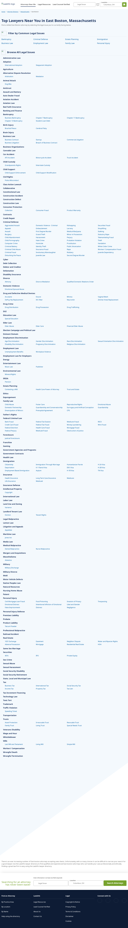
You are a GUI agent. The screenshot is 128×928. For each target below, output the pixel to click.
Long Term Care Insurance (46, 478)
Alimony (8, 282)
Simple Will (71, 744)
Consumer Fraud (42, 210)
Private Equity (72, 656)
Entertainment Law (12, 363)
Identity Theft (41, 246)
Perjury (69, 237)
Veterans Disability (11, 730)
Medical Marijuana (74, 231)
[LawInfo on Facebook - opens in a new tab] (100, 900)
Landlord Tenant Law (12, 512)
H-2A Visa (101, 464)
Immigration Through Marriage (48, 464)
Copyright (8, 492)
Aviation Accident (11, 99)
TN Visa (101, 470)
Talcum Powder (11, 626)
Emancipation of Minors (14, 410)
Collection (8, 210)
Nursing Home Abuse (12, 591)
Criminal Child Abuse (12, 249)
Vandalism (102, 243)
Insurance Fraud (42, 249)
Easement (39, 641)
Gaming (6, 446)
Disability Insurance (12, 274)
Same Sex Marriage (11, 648)
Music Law (9, 367)
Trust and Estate (73, 389)
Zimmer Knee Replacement (108, 300)
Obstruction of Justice (75, 431)
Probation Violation (74, 240)
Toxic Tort (7, 700)
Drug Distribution (11, 307)
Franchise (7, 442)
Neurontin (71, 300)
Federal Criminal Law (12, 418)
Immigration (102, 39)
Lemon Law (8, 523)
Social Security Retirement (15, 675)
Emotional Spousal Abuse (14, 289)
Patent (6, 594)
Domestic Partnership (13, 407)
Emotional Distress (12, 604)
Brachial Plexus (10, 128)
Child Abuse (9, 404)
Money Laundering (74, 425)
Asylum (38, 470)
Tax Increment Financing (14, 693)
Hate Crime (40, 240)
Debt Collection (10, 263)
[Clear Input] (93, 4)
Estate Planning (71, 39)
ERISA (5, 378)
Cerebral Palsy (41, 128)
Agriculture (8, 69)
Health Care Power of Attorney (47, 389)
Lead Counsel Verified (61, 4)
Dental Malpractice (12, 549)
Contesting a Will (11, 389)
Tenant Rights (41, 515)
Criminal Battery (11, 246)
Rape (69, 249)
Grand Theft (40, 234)
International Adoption (13, 65)
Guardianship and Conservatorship (49, 407)
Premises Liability (11, 615)
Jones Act (8, 538)
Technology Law (10, 697)
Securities (7, 652)
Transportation (9, 715)
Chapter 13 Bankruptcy (13, 121)
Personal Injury (103, 43)
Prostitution (71, 243)
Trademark (8, 704)
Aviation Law (9, 103)
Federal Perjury (10, 431)
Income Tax (9, 689)
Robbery (70, 252)
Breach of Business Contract (46, 143)
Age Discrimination (12, 341)
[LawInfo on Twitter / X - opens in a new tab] (108, 900)
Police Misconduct (12, 180)
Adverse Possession (12, 644)
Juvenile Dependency (106, 252)
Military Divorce (10, 572)
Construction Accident (13, 196)
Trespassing (102, 601)
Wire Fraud (102, 425)
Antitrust (7, 88)
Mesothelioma (9, 557)
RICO (100, 422)
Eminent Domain (10, 334)
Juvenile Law (40, 255)
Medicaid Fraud (42, 431)
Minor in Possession (74, 234)
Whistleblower (9, 737)
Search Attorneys (115, 883)
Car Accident (8, 154)
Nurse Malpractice (43, 549)
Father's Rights (10, 415)
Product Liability (10, 623)
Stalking (101, 231)
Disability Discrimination (14, 344)
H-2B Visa (101, 467)
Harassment (40, 237)
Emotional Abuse (104, 404)
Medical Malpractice (12, 545)
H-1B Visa (70, 470)
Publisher (39, 367)
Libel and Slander (73, 604)
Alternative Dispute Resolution (17, 73)
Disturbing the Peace (13, 255)
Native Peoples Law (12, 583)
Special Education (11, 319)
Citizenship (9, 464)
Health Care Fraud (43, 428)
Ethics (5, 393)
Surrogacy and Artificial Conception (80, 407)
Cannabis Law (9, 150)
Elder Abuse (9, 326)
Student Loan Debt (43, 121)
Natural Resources (11, 587)
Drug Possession (42, 307)
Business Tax (9, 686)
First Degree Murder (43, 231)
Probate (6, 619)
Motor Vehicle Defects (13, 579)
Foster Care (40, 404)
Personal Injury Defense (14, 612)
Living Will (39, 744)
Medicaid (39, 481)
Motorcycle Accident (43, 158)
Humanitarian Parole (75, 464)
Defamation (8, 271)
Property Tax (41, 689)
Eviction (8, 515)
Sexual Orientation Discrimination (111, 341)
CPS (68, 410)
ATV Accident (10, 158)
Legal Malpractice (11, 519)
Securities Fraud (104, 225)
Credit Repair (9, 218)
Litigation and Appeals (13, 527)
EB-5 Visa (70, 467)
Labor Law (7, 500)
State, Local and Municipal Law (17, 679)
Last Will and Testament (14, 744)
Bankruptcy (6, 39)
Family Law (69, 43)
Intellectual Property (12, 489)
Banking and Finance (12, 111)
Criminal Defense (40, 39)
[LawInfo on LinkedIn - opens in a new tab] (124, 900)
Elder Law (7, 323)
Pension (8, 382)
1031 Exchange (10, 641)
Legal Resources (44, 4)
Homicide (39, 243)
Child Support (9, 169)
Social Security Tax (74, 686)
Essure (38, 297)
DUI (4, 311)
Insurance (7, 475)
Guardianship (103, 407)
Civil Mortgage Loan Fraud (15, 601)
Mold (5, 576)
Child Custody (9, 162)
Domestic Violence (11, 286)
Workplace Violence (43, 352)
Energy (6, 360)
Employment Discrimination (15, 338)
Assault (7, 231)
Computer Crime (11, 243)
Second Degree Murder (76, 255)
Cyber (5, 259)
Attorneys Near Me (28, 4)
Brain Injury (8, 132)
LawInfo (37, 896)
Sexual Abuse (9, 663)
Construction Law (11, 203)
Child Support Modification (46, 173)
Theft (100, 240)
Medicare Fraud (73, 422)
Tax (4, 682)
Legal (68, 896)
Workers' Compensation (14, 748)
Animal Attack (9, 81)
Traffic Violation (10, 708)
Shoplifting (102, 228)
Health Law (8, 457)
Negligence (71, 607)
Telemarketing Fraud (106, 237)
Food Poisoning (42, 601)
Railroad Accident (11, 634)
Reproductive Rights (74, 404)
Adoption (7, 62)
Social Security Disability (14, 671)
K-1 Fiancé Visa (41, 467)
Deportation (9, 467)
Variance (8, 507)
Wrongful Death (10, 752)
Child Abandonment (12, 237)
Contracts (7, 214)
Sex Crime (7, 660)
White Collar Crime (105, 246)
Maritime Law (9, 534)
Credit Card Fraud (11, 425)
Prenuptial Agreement (44, 410)
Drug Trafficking (73, 307)
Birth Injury (8, 125)
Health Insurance (11, 478)
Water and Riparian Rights (108, 641)
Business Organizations (13, 147)
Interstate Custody (43, 165)
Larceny (70, 228)
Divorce (6, 278)
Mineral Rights (10, 374)
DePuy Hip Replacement (14, 300)
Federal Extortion (11, 428)
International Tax (42, 686)
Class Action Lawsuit (12, 184)
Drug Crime (8, 304)
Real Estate (8, 638)
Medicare (70, 478)
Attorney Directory (12, 12)
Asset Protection (11, 722)
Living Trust (40, 725)
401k (6, 656)
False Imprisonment (12, 607)
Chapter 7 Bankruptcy (44, 118)
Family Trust (9, 725)
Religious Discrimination (76, 344)
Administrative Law (11, 58)
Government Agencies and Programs (19, 450)
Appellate (8, 530)
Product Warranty (73, 210)
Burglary (8, 234)
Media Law (8, 542)
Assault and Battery (12, 92)
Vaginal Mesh (103, 297)
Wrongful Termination (13, 756)
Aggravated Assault (12, 225)
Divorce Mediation (43, 282)
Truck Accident (72, 158)
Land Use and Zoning (12, 504)
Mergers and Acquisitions (14, 553)
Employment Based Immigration (17, 470)
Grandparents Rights (13, 165)
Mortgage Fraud (73, 428)
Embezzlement (41, 228)
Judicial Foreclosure (12, 438)
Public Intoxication (74, 246)
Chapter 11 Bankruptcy (75, 118)
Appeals (8, 228)
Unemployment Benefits (14, 352)
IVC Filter (39, 300)
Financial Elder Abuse (75, 326)
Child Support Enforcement (15, 173)
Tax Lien (70, 689)
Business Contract (12, 140)
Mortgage (40, 644)
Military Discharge (12, 568)
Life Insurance (10, 481)
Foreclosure (8, 435)
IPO (37, 656)
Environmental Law (11, 371)
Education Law (9, 315)
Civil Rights (8, 177)
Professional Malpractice (14, 630)
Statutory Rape (103, 234)
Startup (39, 140)
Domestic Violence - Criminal (47, 225)
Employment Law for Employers (17, 356)
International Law (11, 496)
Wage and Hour (10, 733)
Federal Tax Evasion (43, 422)
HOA (99, 644)
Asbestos (8, 560)
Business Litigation (12, 143)
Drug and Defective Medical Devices (19, 293)
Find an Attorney (8, 896)
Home (3, 12)
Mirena (69, 297)
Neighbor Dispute (73, 641)
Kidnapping (71, 225)
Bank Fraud (9, 422)
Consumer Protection (12, 207)
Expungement (9, 397)
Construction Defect (12, 199)
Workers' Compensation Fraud (109, 249)
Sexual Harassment (12, 667)
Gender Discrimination (44, 341)
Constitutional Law (11, 192)
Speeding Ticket (11, 711)
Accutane (8, 297)
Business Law (7, 43)
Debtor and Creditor (12, 267)
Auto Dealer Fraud (11, 96)
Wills (5, 741)
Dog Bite (8, 84)
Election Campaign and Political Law (19, 330)
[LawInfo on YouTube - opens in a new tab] (116, 900)
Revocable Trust (73, 722)
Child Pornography (12, 240)
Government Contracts (13, 454)
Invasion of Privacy (74, 601)
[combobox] (85, 4)
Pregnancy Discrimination (46, 344)
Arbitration (9, 76)
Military (6, 564)
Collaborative (9, 188)
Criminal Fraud (10, 252)
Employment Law (40, 43)
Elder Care (40, 326)
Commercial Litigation (75, 140)
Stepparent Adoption (44, 65)
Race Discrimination (74, 341)
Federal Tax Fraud (42, 425)
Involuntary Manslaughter (46, 252)
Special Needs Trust (74, 725)
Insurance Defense (11, 485)
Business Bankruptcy (13, 118)
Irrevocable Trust (42, 722)
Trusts (6, 719)
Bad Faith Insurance (12, 107)
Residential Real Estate (75, 644)
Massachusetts (24, 12)
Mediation (40, 76)
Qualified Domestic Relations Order (80, 282)
